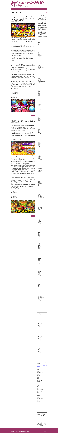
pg (41, 415)
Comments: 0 (19, 21)
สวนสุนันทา (39, 260)
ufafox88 (39, 181)
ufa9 (38, 180)
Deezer (39, 70)
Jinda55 (39, 83)
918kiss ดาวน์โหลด (40, 55)
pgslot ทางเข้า (39, 122)
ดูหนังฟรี (38, 378)
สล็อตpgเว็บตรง (39, 244)
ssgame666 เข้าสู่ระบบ (40, 168)
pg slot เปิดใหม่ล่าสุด (40, 109)
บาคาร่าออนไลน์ (40, 207)
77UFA (38, 52)
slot (38, 154)
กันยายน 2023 (39, 351)
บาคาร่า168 (39, 206)
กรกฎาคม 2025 (39, 327)
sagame (39, 142)
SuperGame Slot (40, 170)
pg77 (38, 116)
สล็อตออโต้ (39, 251)
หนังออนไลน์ (39, 264)
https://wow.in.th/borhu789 (15, 93)
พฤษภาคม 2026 (40, 316)
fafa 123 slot (39, 71)
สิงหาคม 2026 (39, 313)
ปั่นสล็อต (39, 209)
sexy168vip (39, 147)
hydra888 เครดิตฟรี (40, 82)
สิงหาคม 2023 (39, 352)
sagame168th (39, 143)
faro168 (44, 413)
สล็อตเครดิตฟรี (41, 423)
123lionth (39, 42)
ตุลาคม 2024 (39, 337)
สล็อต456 (39, 233)
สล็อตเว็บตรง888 (40, 257)
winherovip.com (40, 183)
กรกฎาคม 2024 (39, 340)
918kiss (39, 54)
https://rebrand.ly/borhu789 (15, 92)
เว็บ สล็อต (39, 288)
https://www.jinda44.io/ (40, 389)
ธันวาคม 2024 (39, 335)
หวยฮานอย (39, 269)
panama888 (39, 104)
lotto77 (39, 96)
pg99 (38, 117)
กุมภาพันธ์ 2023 (40, 359)
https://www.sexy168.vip (40, 380)
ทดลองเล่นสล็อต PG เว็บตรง (41, 197)
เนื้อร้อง (39, 277)
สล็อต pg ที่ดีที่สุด (40, 230)
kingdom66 (39, 90)
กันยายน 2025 (39, 325)
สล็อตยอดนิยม (39, 249)
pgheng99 (38, 375)
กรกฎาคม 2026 (39, 314)
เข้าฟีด (38, 406)
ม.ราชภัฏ (39, 219)
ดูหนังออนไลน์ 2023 (40, 193)
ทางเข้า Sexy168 (40, 199)
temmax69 (39, 172)
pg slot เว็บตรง (39, 110)
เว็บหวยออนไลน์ (40, 296)
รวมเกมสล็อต (39, 221)
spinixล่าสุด (39, 166)
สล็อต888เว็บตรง (40, 238)
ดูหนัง (37, 370)
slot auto (39, 155)
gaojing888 (39, 76)
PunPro (39, 131)
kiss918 (39, 91)
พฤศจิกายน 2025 (40, 323)
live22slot (39, 93)
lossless (39, 94)
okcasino (39, 103)
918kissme (39, 58)
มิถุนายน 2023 (39, 354)
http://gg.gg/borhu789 (14, 97)
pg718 (38, 115)
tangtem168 (39, 171)
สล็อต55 (39, 234)
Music (38, 102)
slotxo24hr (39, 161)
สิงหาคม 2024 (39, 339)
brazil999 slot (39, 66)
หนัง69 (38, 262)
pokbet (39, 130)
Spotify (39, 167)
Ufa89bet (39, 179)
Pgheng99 (39, 118)
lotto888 (39, 97)
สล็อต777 (39, 236)
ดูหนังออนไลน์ (39, 192)
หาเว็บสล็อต (39, 271)
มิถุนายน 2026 (39, 315)
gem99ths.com (39, 77)
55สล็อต (39, 51)
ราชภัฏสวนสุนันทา (40, 225)
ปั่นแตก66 (39, 211)
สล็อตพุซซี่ (39, 248)
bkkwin (39, 65)
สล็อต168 (39, 232)
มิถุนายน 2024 (39, 341)
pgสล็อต (39, 129)
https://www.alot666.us (40, 388)
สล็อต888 (39, 237)
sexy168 (39, 146)
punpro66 (39, 132)
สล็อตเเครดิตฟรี (39, 258)
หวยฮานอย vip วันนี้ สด (40, 270)
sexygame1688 (39, 153)
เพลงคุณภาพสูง (39, 282)
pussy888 (39, 136)
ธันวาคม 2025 (39, 322)
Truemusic (39, 174)
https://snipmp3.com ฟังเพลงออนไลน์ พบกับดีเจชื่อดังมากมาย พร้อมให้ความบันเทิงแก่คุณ (27, 3)
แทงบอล (39, 301)
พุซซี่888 (39, 218)
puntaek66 (39, 134)
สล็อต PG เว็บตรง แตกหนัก (41, 231)
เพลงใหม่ (39, 286)
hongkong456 (39, 80)
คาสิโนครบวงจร (40, 186)
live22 (38, 92)
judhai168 (38, 390)
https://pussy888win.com (40, 372)
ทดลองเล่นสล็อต (40, 196)
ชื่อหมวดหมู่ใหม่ (40, 187)
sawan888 (39, 144)
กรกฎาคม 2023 (39, 353)
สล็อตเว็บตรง (16, 21)
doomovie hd (38, 401)
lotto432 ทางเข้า (40, 95)
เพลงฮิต (39, 284)
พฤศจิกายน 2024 (40, 336)
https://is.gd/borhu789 (14, 96)
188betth (38, 400)
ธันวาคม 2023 (39, 348)
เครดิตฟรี (39, 273)
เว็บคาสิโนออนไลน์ (40, 289)
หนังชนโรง (39, 263)
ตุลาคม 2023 (39, 350)
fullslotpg (38, 414)
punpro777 (39, 133)
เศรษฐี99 (39, 299)
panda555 (39, 105)
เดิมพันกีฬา (39, 276)
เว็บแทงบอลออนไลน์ (40, 298)
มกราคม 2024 (39, 347)
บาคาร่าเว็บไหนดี (40, 208)
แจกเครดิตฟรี (39, 300)
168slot (39, 44)
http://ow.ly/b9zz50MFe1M (14, 191)
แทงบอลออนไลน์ (40, 302)
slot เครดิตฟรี (39, 156)
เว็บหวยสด (39, 295)
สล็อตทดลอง (38, 395)
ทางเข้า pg (39, 198)
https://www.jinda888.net (40, 391)
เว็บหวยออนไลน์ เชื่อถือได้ (41, 297)
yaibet (38, 184)
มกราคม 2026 (39, 321)
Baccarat (39, 63)
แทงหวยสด (39, 303)
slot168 (39, 157)
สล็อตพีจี (39, 247)
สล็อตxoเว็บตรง (39, 246)
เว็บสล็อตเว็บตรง (39, 425)
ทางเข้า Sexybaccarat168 (41, 200)
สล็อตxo (39, 245)
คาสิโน (38, 185)
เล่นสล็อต (39, 287)
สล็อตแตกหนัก (39, 259)
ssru (38, 169)
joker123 (39, 84)
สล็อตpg (39, 243)
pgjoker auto (39, 119)
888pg (38, 53)
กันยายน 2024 (39, 338)
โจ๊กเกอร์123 (42, 425)
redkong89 (39, 141)
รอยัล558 (39, 222)
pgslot (38, 121)
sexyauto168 (39, 148)
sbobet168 (39, 145)
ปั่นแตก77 (39, 212)
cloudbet (39, 69)
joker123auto (38, 415)
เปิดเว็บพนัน (44, 424)
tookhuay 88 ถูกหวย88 (40, 173)
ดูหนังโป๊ (38, 396)
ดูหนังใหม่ (39, 194)
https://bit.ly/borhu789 (14, 89)
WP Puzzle (46, 431)
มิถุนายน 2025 (39, 328)
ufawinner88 (39, 182)
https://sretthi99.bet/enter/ (41, 81)
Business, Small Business (41, 67)
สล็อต (40, 420)
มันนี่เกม (39, 220)
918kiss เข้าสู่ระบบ (40, 56)
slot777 (39, 158)
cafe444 (39, 68)
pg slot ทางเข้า (39, 108)
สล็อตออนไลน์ (39, 250)
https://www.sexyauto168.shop (41, 393)
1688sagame (39, 43)
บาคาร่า (39, 205)
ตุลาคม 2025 (39, 324)
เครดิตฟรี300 (39, 274)
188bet (37, 413)
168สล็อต (39, 45)
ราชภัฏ (38, 224)
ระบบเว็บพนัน (39, 223)
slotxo (38, 160)
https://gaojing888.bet (40, 398)
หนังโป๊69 (40, 424)
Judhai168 (39, 89)
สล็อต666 (39, 235)
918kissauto (39, 57)
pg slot (38, 107)
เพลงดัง (38, 283)
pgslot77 (38, 374)
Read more (32, 115)
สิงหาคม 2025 (39, 326)
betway (39, 64)
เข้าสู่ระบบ (39, 405)
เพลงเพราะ (39, 285)
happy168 (39, 78)
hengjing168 (39, 79)
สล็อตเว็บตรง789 (29, 38)
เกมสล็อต (39, 272)
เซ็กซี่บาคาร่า (39, 275)
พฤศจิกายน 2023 (40, 349)
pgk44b (39, 120)
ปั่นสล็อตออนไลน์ (40, 210)
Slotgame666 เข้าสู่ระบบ (41, 159)
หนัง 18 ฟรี (39, 261)
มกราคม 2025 (39, 334)
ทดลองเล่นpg (39, 195)
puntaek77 (39, 135)
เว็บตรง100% (16, 88)
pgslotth (39, 128)
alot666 (43, 413)
